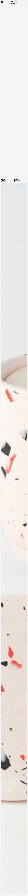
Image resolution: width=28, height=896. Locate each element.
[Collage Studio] (14, 2)
